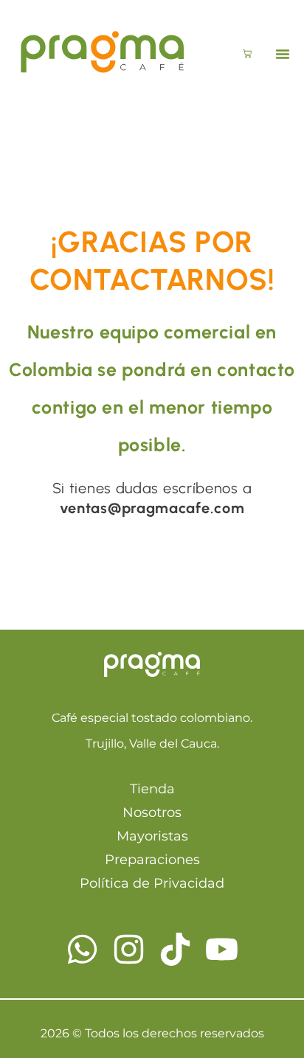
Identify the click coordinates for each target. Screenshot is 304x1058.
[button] (283, 54)
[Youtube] (221, 949)
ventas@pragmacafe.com (152, 508)
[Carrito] (247, 54)
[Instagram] (129, 949)
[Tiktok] (175, 949)
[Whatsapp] (82, 949)
